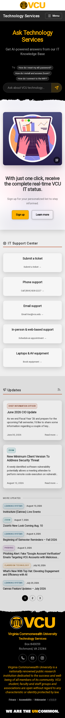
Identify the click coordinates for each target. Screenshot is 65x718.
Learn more (42, 214)
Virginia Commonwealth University (32, 634)
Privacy (12, 699)
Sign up (20, 214)
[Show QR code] (57, 160)
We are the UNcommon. (32, 711)
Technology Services (21, 16)
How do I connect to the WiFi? (32, 78)
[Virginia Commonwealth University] (32, 623)
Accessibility (25, 699)
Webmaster (40, 699)
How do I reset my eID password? (35, 67)
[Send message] (56, 87)
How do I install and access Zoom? (32, 73)
